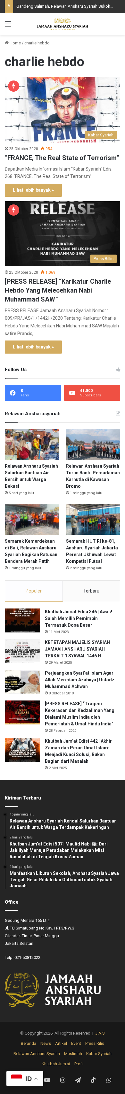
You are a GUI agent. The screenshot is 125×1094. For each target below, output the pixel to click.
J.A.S (100, 1033)
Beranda (28, 1043)
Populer (34, 591)
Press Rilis (94, 1043)
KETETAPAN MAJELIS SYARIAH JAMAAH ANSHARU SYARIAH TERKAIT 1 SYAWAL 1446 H (77, 649)
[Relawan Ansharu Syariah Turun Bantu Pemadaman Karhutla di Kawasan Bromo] (93, 444)
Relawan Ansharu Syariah (36, 1053)
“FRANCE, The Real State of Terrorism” (62, 158)
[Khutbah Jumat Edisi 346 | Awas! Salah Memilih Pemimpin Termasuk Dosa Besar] (22, 620)
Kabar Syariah (99, 1053)
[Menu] (8, 26)
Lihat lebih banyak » (33, 190)
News (45, 1043)
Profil (79, 1063)
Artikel (61, 1043)
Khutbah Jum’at (56, 1063)
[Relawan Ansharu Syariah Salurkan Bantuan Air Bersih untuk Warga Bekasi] (32, 444)
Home (15, 43)
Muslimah (73, 1053)
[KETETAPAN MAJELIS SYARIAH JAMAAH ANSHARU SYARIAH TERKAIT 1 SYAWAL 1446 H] (22, 651)
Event (76, 1043)
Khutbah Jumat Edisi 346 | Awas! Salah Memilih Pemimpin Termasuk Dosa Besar (78, 618)
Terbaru (91, 591)
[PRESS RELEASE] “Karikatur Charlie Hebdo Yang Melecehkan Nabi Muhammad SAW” (58, 290)
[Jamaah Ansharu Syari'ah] (62, 24)
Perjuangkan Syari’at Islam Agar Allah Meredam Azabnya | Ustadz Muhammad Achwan (79, 679)
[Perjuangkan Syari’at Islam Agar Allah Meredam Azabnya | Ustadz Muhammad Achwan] (22, 682)
